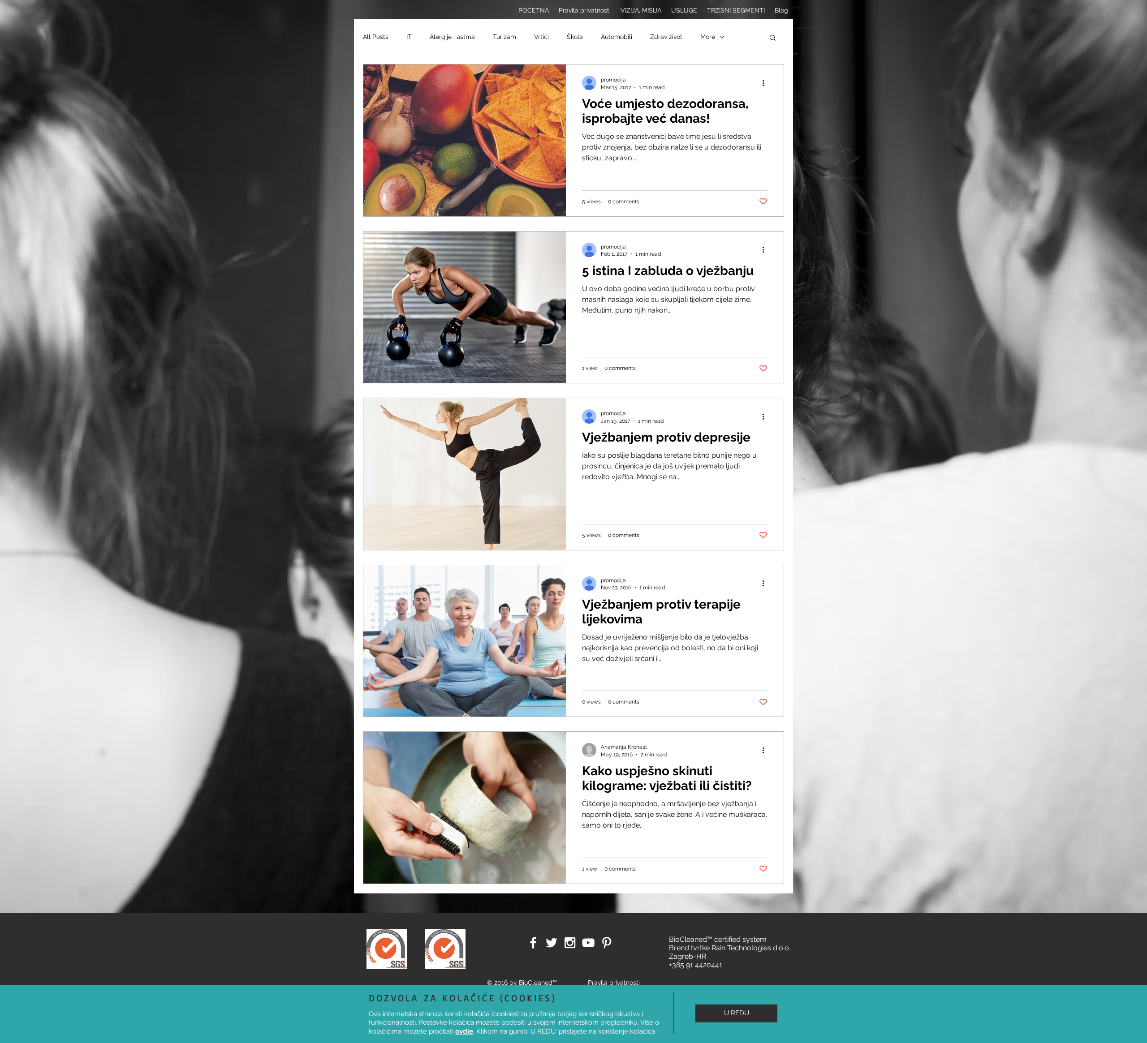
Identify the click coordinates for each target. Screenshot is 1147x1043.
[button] (736, 1013)
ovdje (464, 1031)
